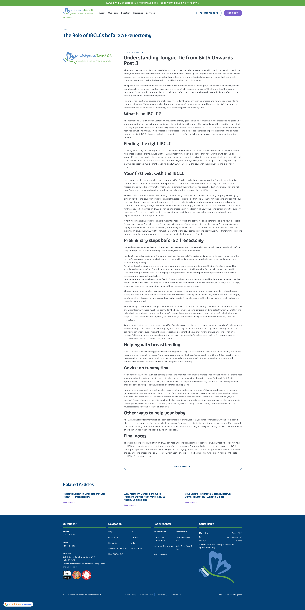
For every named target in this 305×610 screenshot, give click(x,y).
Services (150, 13)
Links (133, 543)
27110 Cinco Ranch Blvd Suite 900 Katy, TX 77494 (79, 558)
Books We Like (160, 555)
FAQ (132, 532)
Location (125, 13)
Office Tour (113, 537)
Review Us (112, 543)
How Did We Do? (115, 554)
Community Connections (159, 538)
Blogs (110, 532)
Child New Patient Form (184, 538)
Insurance (138, 13)
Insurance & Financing (163, 546)
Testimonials (181, 532)
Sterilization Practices (117, 548)
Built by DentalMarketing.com (229, 595)
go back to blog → (183, 467)
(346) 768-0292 (70, 535)
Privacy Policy (146, 595)
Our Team (113, 13)
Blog (65, 29)
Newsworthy (136, 548)
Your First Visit (160, 532)
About (102, 13)
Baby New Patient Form (184, 547)
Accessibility (161, 595)
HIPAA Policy (130, 595)
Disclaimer (175, 595)
